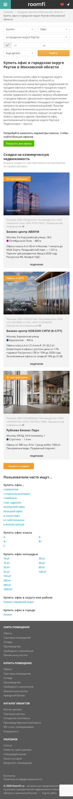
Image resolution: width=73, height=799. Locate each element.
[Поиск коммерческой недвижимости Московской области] (42, 4)
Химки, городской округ (19, 602)
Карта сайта (49, 793)
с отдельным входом (17, 493)
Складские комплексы (17, 718)
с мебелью (10, 498)
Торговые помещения (17, 637)
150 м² (7, 576)
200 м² (7, 580)
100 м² (42, 571)
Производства (12, 646)
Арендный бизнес (14, 695)
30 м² (42, 558)
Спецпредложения (15, 754)
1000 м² (8, 589)
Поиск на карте (13, 758)
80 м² (42, 567)
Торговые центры (14, 714)
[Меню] (5, 4)
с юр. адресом (12, 502)
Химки (8, 614)
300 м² (7, 585)
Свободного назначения (18, 651)
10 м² (7, 558)
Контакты (9, 775)
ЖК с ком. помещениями (19, 727)
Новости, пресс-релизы (18, 749)
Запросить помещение (18, 763)
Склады (8, 642)
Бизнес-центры (13, 709)
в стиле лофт (12, 515)
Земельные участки (16, 655)
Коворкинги (11, 731)
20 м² (7, 567)
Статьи (8, 745)
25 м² (7, 571)
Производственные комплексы (22, 722)
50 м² (42, 563)
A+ (5, 541)
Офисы (8, 633)
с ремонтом (11, 489)
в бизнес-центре (14, 524)
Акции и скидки (19, 466)
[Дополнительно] (63, 4)
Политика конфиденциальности (23, 779)
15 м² (7, 563)
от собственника (14, 520)
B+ (40, 541)
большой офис (13, 511)
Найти (53, 53)
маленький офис (14, 506)
